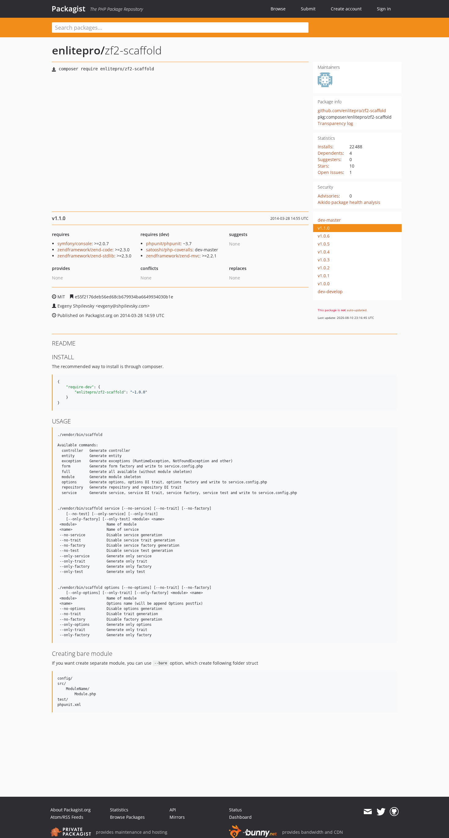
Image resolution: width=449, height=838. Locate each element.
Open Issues (330, 172)
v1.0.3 (324, 260)
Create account (346, 9)
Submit (308, 9)
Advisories (328, 196)
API (173, 810)
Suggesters (329, 159)
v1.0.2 (324, 268)
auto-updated (357, 310)
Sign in (384, 9)
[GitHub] (394, 811)
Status (235, 810)
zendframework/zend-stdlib (85, 256)
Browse (278, 9)
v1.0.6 (324, 236)
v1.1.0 (324, 228)
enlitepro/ (78, 50)
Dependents (330, 153)
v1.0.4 (324, 252)
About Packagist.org (70, 810)
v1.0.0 (324, 283)
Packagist (69, 8)
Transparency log (335, 123)
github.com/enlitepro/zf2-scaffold (352, 110)
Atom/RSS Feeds (66, 817)
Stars (323, 166)
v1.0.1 (324, 276)
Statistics (119, 810)
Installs (325, 147)
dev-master (329, 220)
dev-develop (330, 291)
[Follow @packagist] (381, 811)
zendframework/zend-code (84, 250)
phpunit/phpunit (163, 243)
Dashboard (240, 817)
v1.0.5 (324, 244)
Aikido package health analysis (349, 202)
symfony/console (74, 243)
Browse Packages (127, 817)
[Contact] (367, 811)
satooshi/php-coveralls (169, 250)
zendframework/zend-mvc (172, 256)
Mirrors (177, 817)
